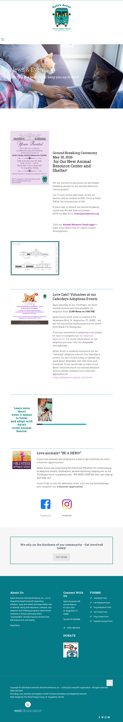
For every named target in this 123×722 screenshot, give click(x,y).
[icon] (109, 717)
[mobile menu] (2, 39)
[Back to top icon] (109, 683)
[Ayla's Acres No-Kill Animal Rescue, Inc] (61, 17)
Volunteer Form (100, 598)
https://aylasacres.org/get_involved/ (72, 377)
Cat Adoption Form (102, 603)
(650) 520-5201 (16, 691)
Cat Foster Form (101, 612)
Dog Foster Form (101, 616)
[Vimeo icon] (102, 717)
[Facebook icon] (99, 717)
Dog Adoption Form (102, 607)
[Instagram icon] (105, 717)
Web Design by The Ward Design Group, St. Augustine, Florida (37, 697)
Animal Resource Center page (78, 224)
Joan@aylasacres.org (86, 213)
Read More (15, 625)
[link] (29, 308)
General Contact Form (103, 621)
